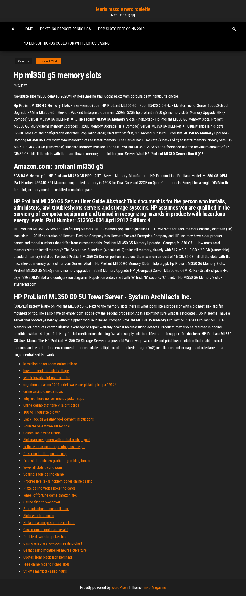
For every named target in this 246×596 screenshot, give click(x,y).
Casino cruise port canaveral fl (45, 529)
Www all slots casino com (42, 467)
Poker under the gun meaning (45, 453)
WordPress (119, 587)
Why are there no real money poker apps (53, 398)
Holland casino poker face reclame (49, 522)
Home (28, 29)
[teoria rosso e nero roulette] (13, 29)
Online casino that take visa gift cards (51, 405)
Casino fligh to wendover (41, 502)
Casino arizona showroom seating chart (52, 543)
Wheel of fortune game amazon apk (50, 495)
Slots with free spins (38, 516)
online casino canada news (43, 391)
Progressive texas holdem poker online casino (57, 481)
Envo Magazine (154, 587)
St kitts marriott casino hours (45, 571)
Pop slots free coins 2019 (121, 29)
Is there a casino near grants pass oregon (54, 446)
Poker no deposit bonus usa (65, 29)
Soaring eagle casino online (43, 474)
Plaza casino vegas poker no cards (49, 488)
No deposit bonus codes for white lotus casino (66, 43)
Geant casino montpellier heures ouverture (55, 550)
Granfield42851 (48, 61)
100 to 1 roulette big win (41, 412)
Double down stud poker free (45, 536)
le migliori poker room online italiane (50, 364)
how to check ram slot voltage (46, 370)
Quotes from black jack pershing (47, 557)
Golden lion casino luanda (42, 433)
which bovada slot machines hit (46, 377)
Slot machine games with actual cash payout (56, 440)
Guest (22, 86)
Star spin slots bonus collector (46, 509)
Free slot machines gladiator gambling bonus (56, 460)
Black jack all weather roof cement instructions (58, 419)
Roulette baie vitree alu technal (46, 426)
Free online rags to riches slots (46, 564)
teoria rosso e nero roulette (123, 9)
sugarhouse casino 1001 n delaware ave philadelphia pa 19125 (70, 384)
